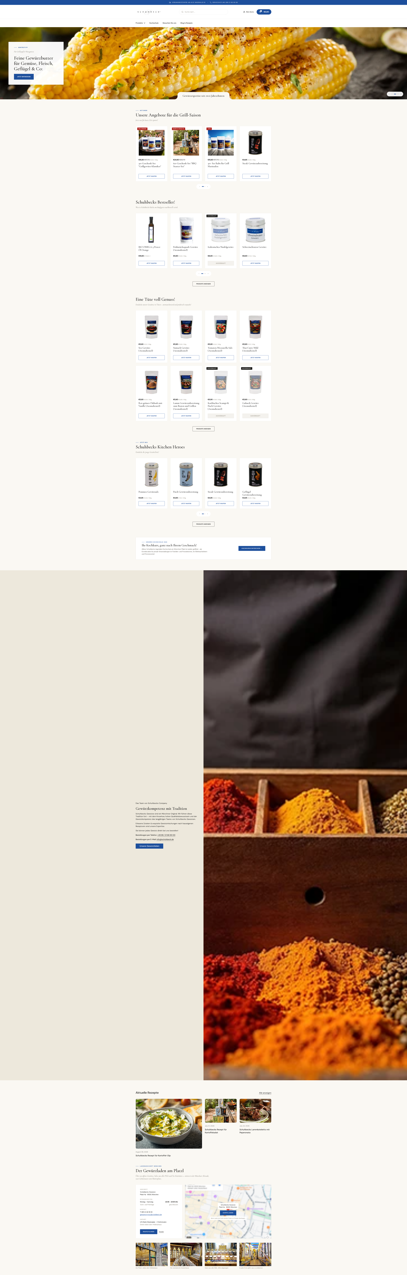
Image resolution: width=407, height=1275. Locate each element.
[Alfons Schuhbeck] (149, 12)
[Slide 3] (205, 273)
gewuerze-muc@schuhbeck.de (151, 1214)
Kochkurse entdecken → (252, 548)
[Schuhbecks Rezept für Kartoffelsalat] (221, 1111)
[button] (264, 12)
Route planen (148, 1231)
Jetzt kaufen (22, 73)
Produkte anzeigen (203, 284)
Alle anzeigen (265, 1093)
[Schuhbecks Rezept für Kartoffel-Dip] (169, 1124)
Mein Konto (250, 12)
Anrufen (161, 1231)
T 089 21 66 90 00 (146, 1212)
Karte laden (228, 1213)
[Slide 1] (203, 186)
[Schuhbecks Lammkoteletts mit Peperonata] (255, 1111)
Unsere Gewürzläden (149, 846)
